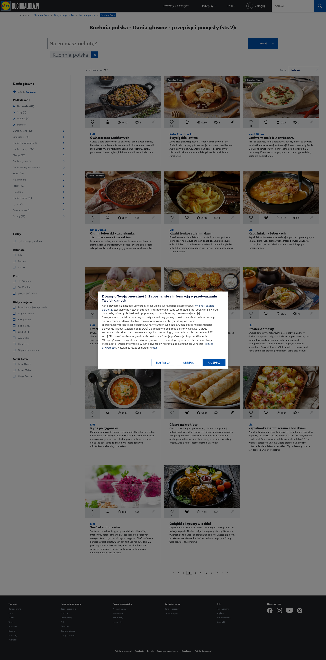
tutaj (155, 347)
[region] (163, 330)
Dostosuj (163, 362)
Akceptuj (214, 362)
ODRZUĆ (188, 362)
